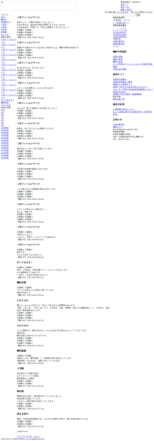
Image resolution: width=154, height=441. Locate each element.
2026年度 (5, 128)
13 (118, 32)
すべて (127, 20)
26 (116, 37)
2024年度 (5, 133)
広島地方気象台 (119, 79)
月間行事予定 (119, 41)
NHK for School (119, 92)
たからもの (6, 105)
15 (122, 32)
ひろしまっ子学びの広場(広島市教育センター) (133, 89)
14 (120, 32)
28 (120, 37)
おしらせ (5, 34)
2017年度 (5, 150)
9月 (2, 113)
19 (116, 34)
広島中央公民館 (119, 69)
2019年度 (5, 145)
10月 (3, 110)
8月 (2, 115)
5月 (2, 123)
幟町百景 (5, 102)
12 (116, 32)
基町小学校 (118, 59)
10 (31, 436)
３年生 (4, 29)
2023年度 (5, 135)
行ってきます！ (7, 100)
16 (124, 32)
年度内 (118, 20)
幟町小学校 (118, 62)
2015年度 (5, 155)
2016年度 (5, 153)
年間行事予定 (119, 44)
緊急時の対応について (125, 109)
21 (120, 34)
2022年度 (5, 138)
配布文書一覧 (119, 99)
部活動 (4, 32)
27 (118, 37)
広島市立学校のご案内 (122, 82)
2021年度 (5, 140)
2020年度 (5, 143)
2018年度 (5, 148)
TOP (3, 17)
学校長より (6, 22)
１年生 (4, 24)
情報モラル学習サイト (122, 84)
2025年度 (5, 130)
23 (124, 34)
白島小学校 (118, 57)
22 (122, 34)
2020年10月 (121, 23)
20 (118, 34)
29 (122, 37)
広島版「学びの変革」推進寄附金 (127, 94)
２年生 (4, 27)
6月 (2, 120)
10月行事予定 (119, 124)
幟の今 (4, 19)
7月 (2, 118)
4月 (2, 125)
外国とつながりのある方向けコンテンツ (130, 87)
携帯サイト (118, 127)
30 (124, 37)
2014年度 (5, 158)
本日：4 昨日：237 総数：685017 (126, 7)
